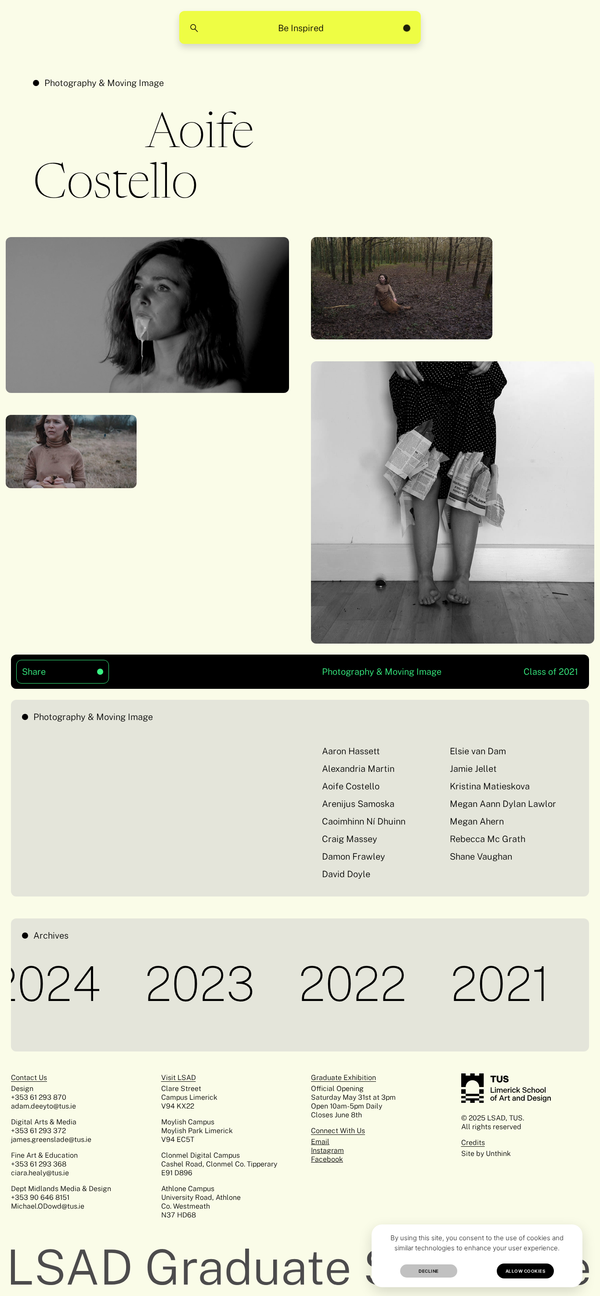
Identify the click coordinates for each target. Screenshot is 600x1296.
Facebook (327, 1159)
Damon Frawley (353, 856)
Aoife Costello (351, 786)
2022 (319, 983)
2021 (467, 983)
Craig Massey (349, 839)
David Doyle (346, 874)
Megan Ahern (477, 821)
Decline (429, 1271)
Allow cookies (526, 1271)
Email (320, 1142)
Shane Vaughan (481, 856)
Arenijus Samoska (358, 804)
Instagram (327, 1150)
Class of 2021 (551, 671)
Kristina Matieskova (490, 786)
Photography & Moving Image (104, 83)
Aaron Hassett (351, 751)
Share (49, 668)
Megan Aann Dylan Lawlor (503, 804)
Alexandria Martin (358, 768)
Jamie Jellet (473, 768)
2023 (166, 983)
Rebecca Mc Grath (487, 839)
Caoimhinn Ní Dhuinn (363, 821)
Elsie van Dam (478, 751)
